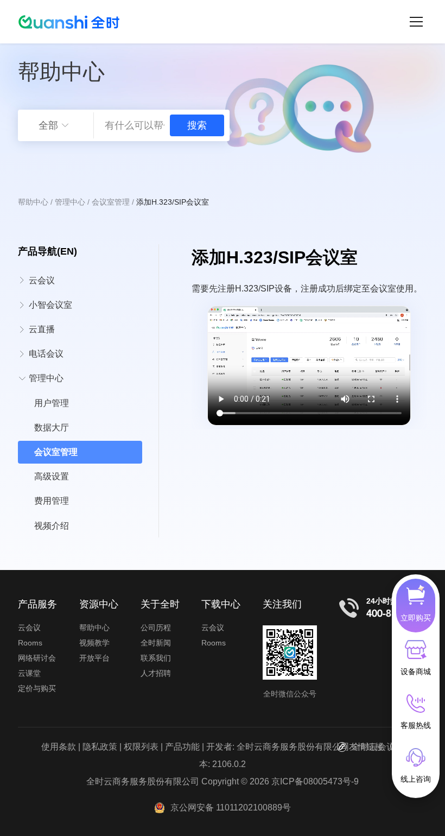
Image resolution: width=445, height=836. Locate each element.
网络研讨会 (37, 658)
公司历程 (156, 627)
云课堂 (29, 673)
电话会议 (46, 353)
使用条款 (58, 746)
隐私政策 (99, 746)
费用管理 (51, 500)
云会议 (42, 280)
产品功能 (182, 746)
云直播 (42, 329)
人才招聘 (156, 673)
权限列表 (141, 746)
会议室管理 (111, 202)
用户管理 (51, 403)
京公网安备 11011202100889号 (230, 807)
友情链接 (366, 746)
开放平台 (94, 658)
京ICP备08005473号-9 (315, 781)
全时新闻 (156, 642)
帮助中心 (33, 202)
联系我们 (156, 658)
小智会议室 (50, 304)
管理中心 (70, 202)
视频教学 (94, 642)
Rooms (30, 642)
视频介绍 (51, 525)
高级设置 (51, 476)
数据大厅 (51, 427)
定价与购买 (37, 688)
